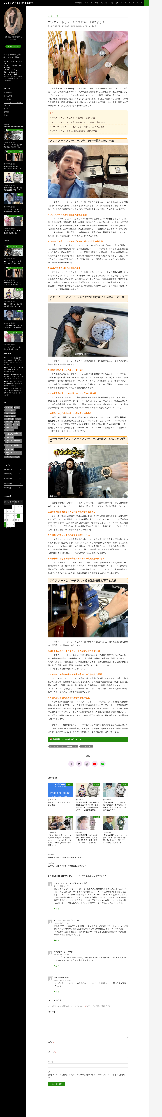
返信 (57, 909)
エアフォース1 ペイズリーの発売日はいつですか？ (67, 864)
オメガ (17, 421)
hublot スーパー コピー (11, 70)
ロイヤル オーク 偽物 (10, 74)
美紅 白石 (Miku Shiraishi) (72, 26)
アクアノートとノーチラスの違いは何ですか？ (63, 746)
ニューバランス (10, 416)
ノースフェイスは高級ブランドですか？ (13, 433)
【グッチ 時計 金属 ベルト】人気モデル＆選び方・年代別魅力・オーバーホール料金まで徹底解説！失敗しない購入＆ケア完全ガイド (59, 840)
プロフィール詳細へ (13, 46)
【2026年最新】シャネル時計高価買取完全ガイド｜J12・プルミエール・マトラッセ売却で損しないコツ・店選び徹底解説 (88, 806)
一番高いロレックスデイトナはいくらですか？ (65, 856)
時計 (96, 3)
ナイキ (17, 407)
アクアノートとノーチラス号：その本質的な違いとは (72, 118)
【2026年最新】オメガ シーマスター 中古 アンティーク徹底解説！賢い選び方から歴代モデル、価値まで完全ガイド (115, 839)
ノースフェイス (10, 410)
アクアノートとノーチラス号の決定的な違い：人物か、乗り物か (76, 122)
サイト (51, 1062)
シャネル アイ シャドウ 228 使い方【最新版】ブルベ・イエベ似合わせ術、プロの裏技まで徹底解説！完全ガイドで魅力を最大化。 (13, 232)
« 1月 (5, 528)
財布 (117, 3)
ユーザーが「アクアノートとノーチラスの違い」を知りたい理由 (76, 127)
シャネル (8, 424)
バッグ (86, 3)
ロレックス (9, 407)
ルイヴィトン (9, 437)
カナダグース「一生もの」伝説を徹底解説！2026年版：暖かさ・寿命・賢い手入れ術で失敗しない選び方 (13, 210)
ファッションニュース (135, 3)
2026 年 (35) (8, 469)
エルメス (16, 424)
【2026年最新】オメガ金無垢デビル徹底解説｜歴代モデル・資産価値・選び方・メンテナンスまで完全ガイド (115, 806)
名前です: (8, 37)
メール (52, 1052)
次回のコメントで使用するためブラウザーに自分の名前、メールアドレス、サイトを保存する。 (87, 1076)
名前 (51, 1042)
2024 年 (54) (8, 478)
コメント (53, 1012)
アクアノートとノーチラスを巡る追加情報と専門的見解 (73, 131)
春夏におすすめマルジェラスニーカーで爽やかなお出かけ (13, 384)
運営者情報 (78, 3)
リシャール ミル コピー (11, 72)
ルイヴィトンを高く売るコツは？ (13, 441)
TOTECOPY (9, 449)
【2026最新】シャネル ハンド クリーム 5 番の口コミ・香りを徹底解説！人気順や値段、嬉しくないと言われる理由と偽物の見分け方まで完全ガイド (13, 168)
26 (5, 524)
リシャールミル (10, 413)
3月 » (9, 528)
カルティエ (9, 421)
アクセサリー (105, 3)
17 (19, 515)
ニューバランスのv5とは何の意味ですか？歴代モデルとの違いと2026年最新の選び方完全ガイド (13, 146)
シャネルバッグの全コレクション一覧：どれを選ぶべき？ (13, 391)
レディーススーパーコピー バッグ (13, 453)
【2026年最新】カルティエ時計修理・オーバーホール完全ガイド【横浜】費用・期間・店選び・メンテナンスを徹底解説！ (87, 839)
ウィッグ (123, 3)
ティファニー (9, 430)
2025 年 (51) (8, 474)
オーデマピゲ (9, 419)
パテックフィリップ (87, 746)
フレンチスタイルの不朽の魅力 (18, 3)
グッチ (19, 419)
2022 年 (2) (7, 488)
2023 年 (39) (8, 483)
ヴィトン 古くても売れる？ (12, 445)
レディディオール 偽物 (12, 457)
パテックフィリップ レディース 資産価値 (60, 803)
